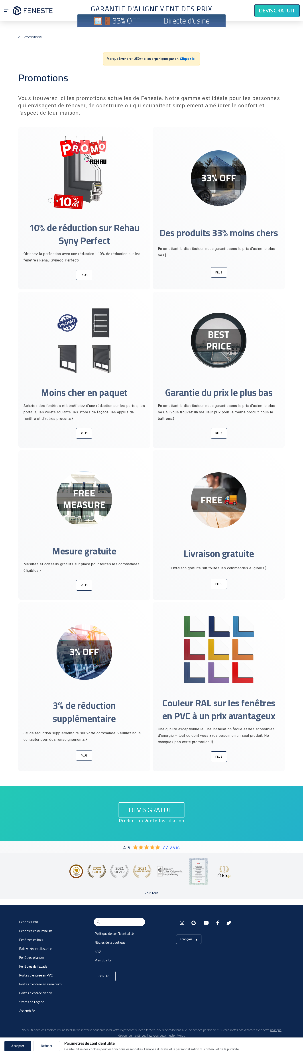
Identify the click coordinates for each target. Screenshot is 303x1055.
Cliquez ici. (188, 59)
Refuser (46, 1046)
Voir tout (151, 893)
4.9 (151, 847)
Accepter (17, 1046)
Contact (104, 976)
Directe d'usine (186, 21)
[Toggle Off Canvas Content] (6, 10)
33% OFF (126, 21)
